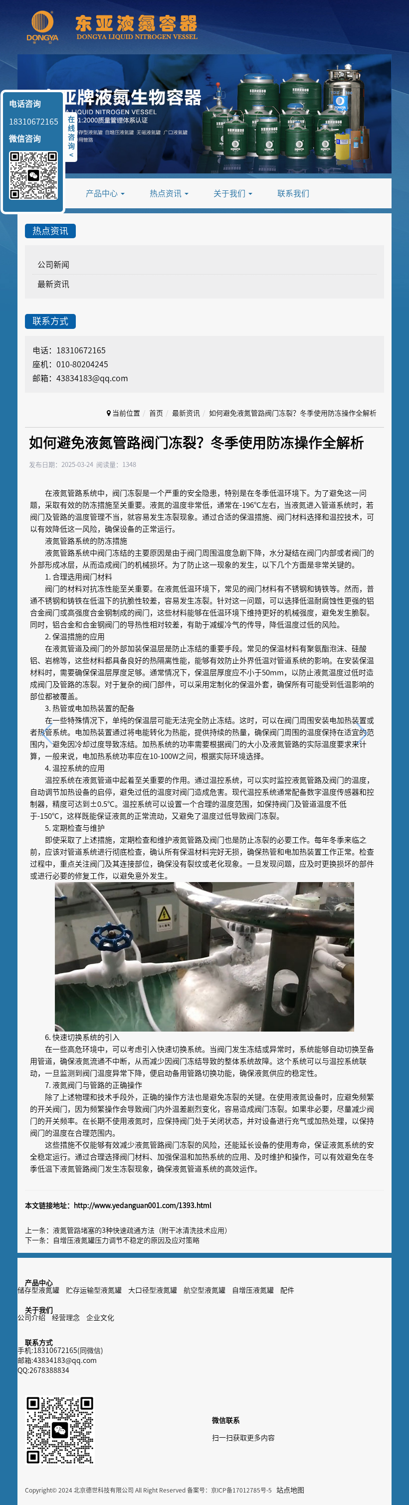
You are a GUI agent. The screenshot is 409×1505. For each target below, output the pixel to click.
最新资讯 (53, 284)
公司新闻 (53, 265)
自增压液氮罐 (253, 1290)
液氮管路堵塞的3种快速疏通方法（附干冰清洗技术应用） (142, 1230)
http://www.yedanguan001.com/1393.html (142, 1205)
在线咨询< (71, 137)
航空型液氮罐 (204, 1290)
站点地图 (290, 1490)
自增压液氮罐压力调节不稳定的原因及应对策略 (126, 1240)
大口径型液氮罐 (152, 1290)
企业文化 (100, 1317)
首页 (156, 413)
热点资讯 (167, 193)
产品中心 (103, 193)
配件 (287, 1290)
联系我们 (293, 193)
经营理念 (66, 1317)
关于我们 (230, 193)
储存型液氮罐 (38, 1290)
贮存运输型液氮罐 (94, 1290)
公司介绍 (31, 1317)
